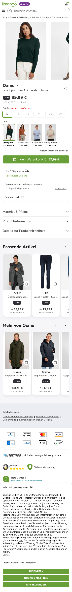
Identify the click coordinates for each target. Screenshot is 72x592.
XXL (61, 114)
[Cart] (26, 284)
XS (50, 114)
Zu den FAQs (60, 188)
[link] (23, 135)
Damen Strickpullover (47, 416)
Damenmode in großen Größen (35, 419)
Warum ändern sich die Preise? (54, 150)
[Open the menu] (3, 11)
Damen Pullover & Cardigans (18, 416)
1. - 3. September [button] (15, 171)
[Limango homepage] (9, 4)
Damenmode (9, 419)
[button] (15, 102)
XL (39, 114)
